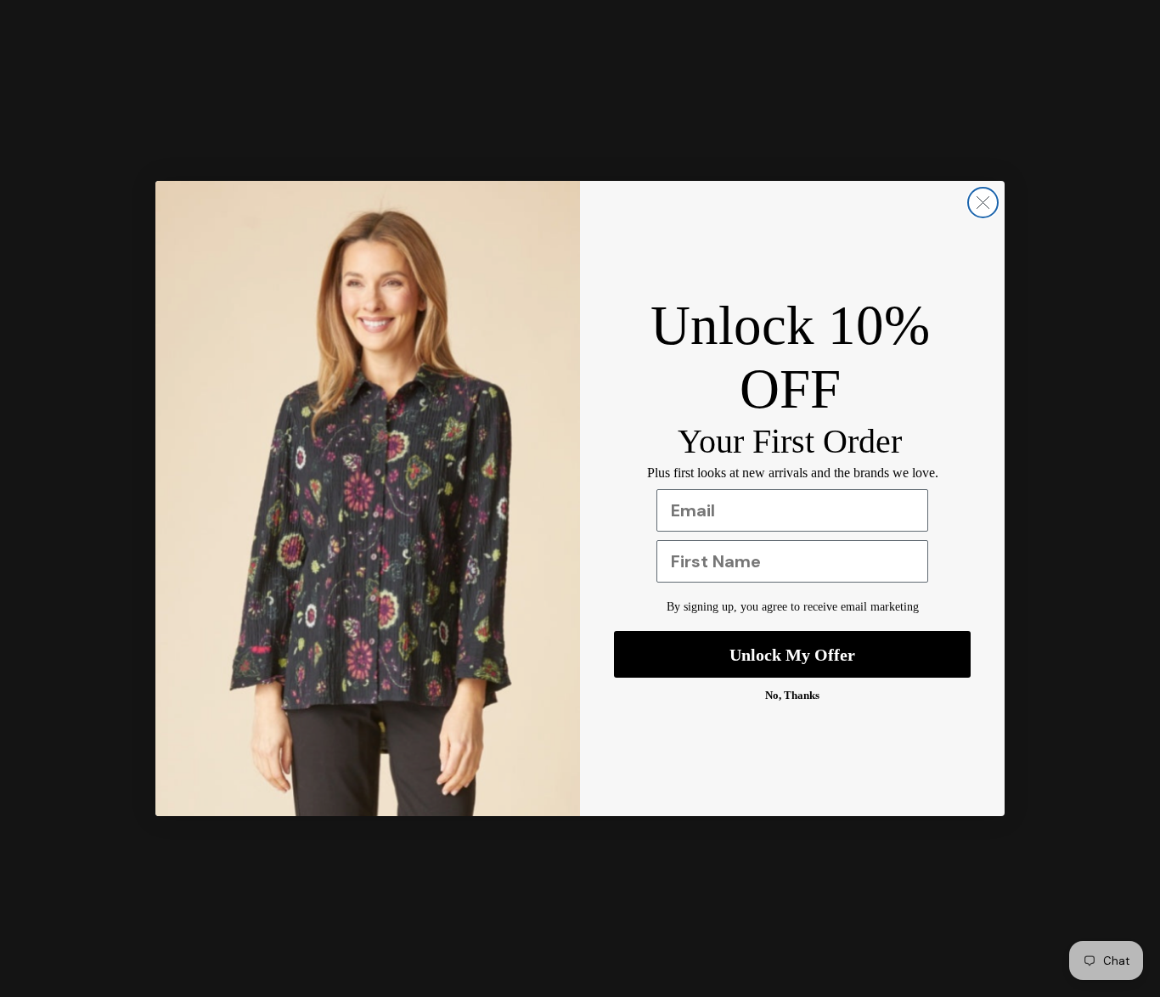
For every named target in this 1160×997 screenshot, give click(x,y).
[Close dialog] (983, 202)
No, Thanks (792, 695)
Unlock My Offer (792, 654)
